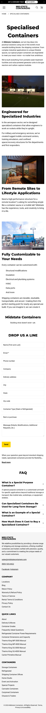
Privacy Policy (7, 603)
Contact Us (6, 607)
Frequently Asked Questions (13, 630)
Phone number (9, 361)
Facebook (5, 569)
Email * (6, 353)
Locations (6, 582)
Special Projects (8, 685)
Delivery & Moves (8, 623)
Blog (3, 585)
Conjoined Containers (10, 692)
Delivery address (9, 377)
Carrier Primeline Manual (11, 655)
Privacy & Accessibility (22, 707)
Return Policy (7, 589)
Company (7, 369)
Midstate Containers (16, 705)
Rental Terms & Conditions (12, 600)
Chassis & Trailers (9, 696)
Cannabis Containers (10, 689)
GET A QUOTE (31, 2)
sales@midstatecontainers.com (14, 559)
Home (4, 14)
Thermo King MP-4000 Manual (14, 644)
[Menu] (4, 7)
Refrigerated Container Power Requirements (19, 633)
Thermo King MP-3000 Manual (14, 641)
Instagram (14, 569)
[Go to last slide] (2, 2)
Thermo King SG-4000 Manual (14, 651)
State (5, 393)
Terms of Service (8, 596)
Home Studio (7, 678)
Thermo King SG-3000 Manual (14, 648)
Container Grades (8, 626)
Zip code (6, 401)
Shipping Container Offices (12, 674)
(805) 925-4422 (8, 564)
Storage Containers (9, 667)
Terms (40, 705)
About (4, 619)
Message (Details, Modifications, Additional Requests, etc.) (20, 426)
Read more (6, 462)
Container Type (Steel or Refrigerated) (18, 409)
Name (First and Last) (11, 345)
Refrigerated (6, 671)
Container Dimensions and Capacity (16, 637)
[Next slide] (44, 2)
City (4, 385)
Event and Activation (10, 682)
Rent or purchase (10, 417)
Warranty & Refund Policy (12, 592)
